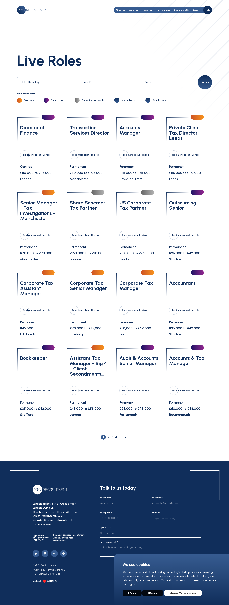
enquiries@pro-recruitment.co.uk (53, 520)
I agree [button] (132, 593)
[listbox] (176, 519)
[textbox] (170, 82)
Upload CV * (106, 527)
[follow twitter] (63, 553)
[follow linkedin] (36, 553)
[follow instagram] (45, 553)
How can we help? (109, 542)
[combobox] (171, 82)
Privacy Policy (39, 570)
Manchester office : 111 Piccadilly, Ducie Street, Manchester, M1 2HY (55, 514)
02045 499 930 (42, 524)
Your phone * (106, 512)
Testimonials (163, 10)
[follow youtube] (54, 553)
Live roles (149, 10)
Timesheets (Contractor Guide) (47, 574)
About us (120, 10)
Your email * (158, 497)
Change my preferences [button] (183, 593)
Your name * (106, 497)
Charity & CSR (181, 10)
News (195, 10)
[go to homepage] (33, 10)
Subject (156, 512)
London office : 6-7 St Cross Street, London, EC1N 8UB (54, 505)
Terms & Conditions (55, 570)
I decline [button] (153, 593)
